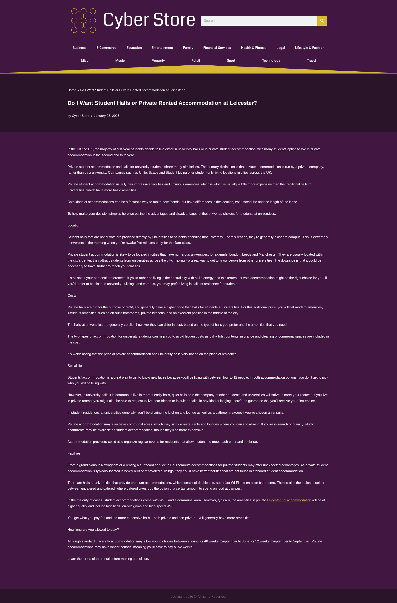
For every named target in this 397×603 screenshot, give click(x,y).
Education (134, 48)
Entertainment (162, 48)
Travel (311, 61)
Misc (84, 61)
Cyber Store (80, 115)
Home (72, 90)
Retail (195, 61)
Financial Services (217, 48)
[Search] (322, 21)
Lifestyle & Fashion (309, 48)
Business (80, 48)
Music (120, 61)
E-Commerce (106, 48)
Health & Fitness (254, 48)
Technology (271, 61)
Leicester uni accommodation (289, 500)
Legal (281, 48)
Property (158, 61)
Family (188, 48)
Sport (231, 61)
